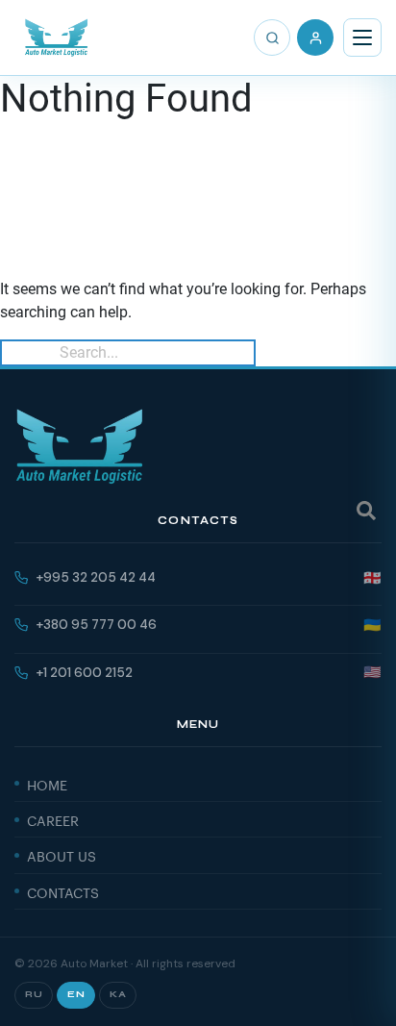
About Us (61, 854)
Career (53, 819)
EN (76, 994)
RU (33, 994)
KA (118, 994)
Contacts (63, 891)
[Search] (272, 37)
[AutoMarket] (56, 37)
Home (47, 783)
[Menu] (362, 37)
